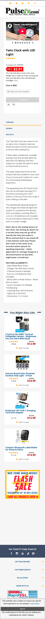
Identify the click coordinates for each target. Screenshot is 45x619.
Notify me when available (19, 91)
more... (16, 80)
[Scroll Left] (12, 43)
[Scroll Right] (32, 43)
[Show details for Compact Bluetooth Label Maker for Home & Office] (22, 437)
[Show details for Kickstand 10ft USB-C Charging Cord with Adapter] (22, 400)
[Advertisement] (22, 117)
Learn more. (35, 604)
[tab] (22, 122)
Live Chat (14, 104)
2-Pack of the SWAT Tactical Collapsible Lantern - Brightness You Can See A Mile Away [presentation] (20, 336)
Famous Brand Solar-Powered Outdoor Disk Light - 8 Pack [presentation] (19, 374)
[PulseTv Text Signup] (33, 553)
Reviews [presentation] (9, 128)
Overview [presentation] (10, 122)
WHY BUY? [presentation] (10, 134)
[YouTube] (22, 553)
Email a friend (8, 104)
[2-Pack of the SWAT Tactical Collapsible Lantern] (22, 324)
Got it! (22, 609)
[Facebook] (11, 553)
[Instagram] (17, 553)
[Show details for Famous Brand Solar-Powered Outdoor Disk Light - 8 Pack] (22, 363)
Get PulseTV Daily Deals (21, 549)
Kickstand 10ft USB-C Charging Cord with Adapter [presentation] (20, 412)
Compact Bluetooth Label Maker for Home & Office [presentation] (21, 448)
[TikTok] (28, 553)
